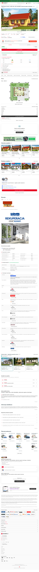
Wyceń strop (13, 303)
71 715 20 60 (5, 72)
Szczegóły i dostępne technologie (19, 192)
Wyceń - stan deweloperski (20, 190)
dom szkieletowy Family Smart (19, 366)
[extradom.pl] (5, 2)
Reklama (2, 551)
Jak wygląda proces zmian (35, 78)
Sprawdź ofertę (14, 291)
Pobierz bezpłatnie (19, 132)
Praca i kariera (3, 552)
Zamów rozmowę (35, 72)
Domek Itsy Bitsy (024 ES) (5, 170)
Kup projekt (20, 49)
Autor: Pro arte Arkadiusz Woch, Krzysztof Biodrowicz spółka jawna (9, 209)
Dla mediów (2, 553)
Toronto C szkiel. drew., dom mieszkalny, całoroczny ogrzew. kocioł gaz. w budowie (16, 460)
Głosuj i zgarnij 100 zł (33, 41)
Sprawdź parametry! (13, 338)
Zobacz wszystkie (36, 161)
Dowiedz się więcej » (12, 278)
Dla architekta (2, 548)
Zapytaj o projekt (20, 51)
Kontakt (2, 546)
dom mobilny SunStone (30, 366)
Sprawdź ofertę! (14, 320)
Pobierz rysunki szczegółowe (20, 116)
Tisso (22, 170)
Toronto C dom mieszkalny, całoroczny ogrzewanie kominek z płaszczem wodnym (6, 153)
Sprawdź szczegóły (13, 297)
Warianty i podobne (19, 31)
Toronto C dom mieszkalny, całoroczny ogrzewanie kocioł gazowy (25, 153)
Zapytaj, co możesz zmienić (19, 120)
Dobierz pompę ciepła (14, 326)
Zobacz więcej (14, 315)
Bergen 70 (7, 366)
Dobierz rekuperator (13, 350)
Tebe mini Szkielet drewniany (15, 170)
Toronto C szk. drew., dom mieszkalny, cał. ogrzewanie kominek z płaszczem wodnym (15, 153)
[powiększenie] (37, 104)
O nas (2, 547)
